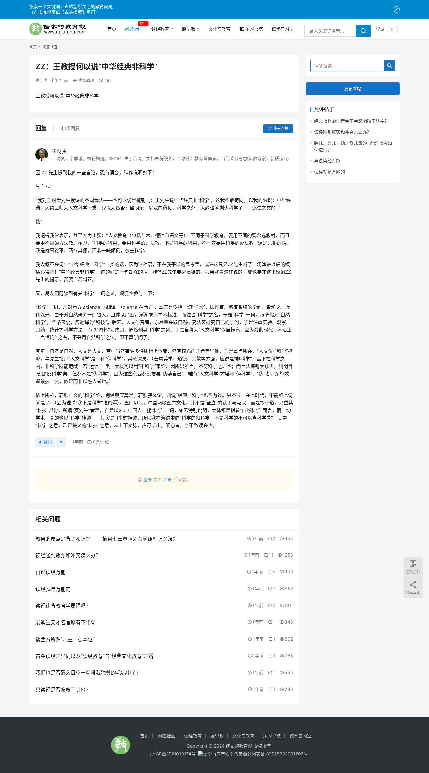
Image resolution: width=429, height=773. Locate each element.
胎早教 (188, 28)
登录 (380, 28)
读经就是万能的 (329, 172)
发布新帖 (352, 88)
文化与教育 (220, 28)
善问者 (41, 80)
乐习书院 (254, 28)
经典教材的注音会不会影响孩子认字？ (351, 121)
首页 (111, 28)
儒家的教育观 (239, 745)
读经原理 (86, 80)
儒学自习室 (283, 28)
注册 (395, 28)
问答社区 (134, 28)
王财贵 (59, 151)
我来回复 (280, 128)
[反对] (61, 442)
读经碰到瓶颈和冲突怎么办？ (342, 132)
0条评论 (101, 441)
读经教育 (160, 28)
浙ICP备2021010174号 (173, 753)
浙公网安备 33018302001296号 (275, 753)
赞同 (47, 441)
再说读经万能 (327, 161)
